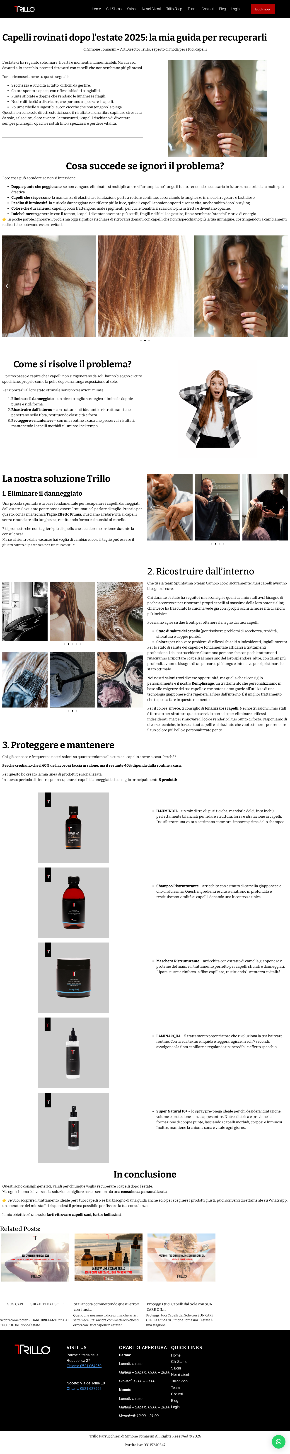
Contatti (207, 9)
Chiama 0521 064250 (84, 1366)
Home (96, 9)
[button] (7, 286)
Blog (222, 9)
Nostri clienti (151, 9)
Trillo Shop (174, 9)
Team (192, 9)
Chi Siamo (114, 9)
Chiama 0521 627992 (84, 1389)
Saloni (131, 9)
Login (235, 9)
